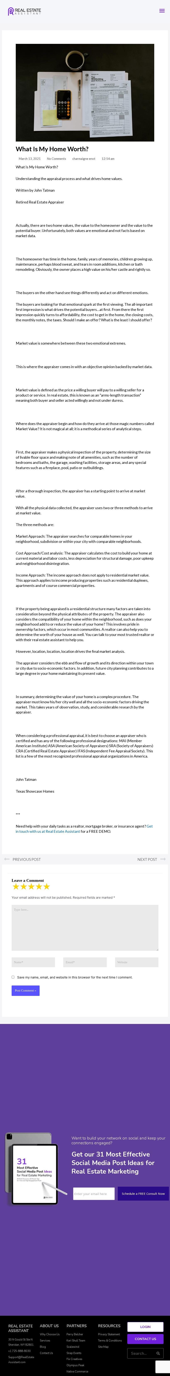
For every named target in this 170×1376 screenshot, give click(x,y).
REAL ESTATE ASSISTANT (20, 1328)
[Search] (158, 1353)
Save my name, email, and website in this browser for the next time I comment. (74, 977)
